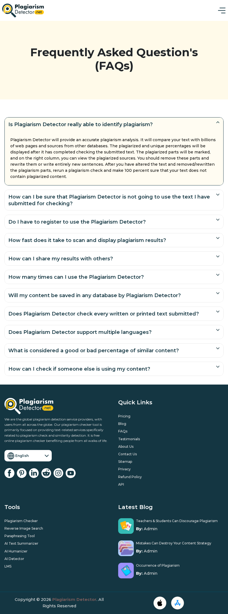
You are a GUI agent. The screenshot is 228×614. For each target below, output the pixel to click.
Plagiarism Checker (21, 521)
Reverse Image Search (23, 528)
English (22, 456)
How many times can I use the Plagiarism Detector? (76, 277)
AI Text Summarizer (21, 543)
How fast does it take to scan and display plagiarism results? (87, 240)
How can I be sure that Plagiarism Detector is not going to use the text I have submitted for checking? (109, 200)
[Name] (222, 10)
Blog (122, 424)
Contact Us (127, 454)
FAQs (122, 431)
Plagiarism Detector (74, 599)
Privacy (124, 469)
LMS (7, 566)
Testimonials (129, 439)
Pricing (124, 416)
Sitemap (125, 461)
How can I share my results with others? (60, 259)
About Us (125, 446)
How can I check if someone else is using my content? (79, 369)
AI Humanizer (16, 551)
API (121, 484)
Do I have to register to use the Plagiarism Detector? (77, 222)
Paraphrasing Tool (19, 536)
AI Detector (14, 559)
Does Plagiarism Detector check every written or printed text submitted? (103, 314)
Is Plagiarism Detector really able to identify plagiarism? (80, 124)
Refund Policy (130, 477)
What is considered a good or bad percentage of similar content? (93, 351)
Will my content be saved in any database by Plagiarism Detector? (94, 295)
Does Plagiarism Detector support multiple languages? (80, 332)
